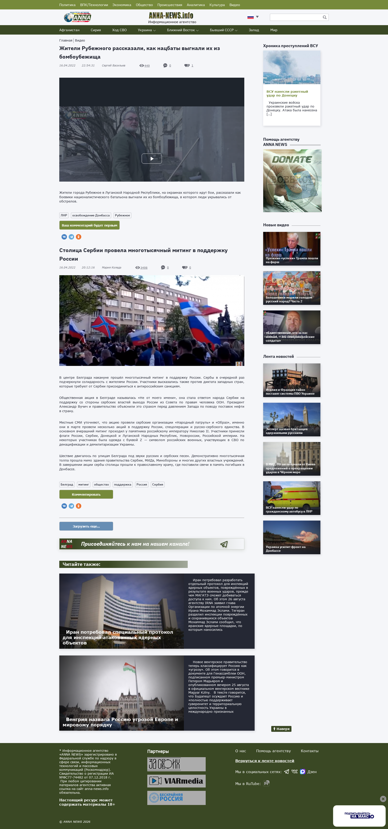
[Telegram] (71, 237)
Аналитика (196, 4)
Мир (273, 30)
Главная (65, 40)
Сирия (96, 30)
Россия (142, 484)
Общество (144, 4)
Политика (67, 4)
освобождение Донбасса (91, 215)
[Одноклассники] (78, 237)
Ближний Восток (181, 30)
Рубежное (122, 215)
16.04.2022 (77, 65)
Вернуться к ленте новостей (264, 761)
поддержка (122, 484)
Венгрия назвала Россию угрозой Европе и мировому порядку (120, 722)
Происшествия (169, 4)
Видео (234, 4)
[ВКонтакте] (64, 237)
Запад (254, 30)
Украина (145, 30)
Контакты (310, 751)
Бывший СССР (222, 30)
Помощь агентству (273, 751)
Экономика (121, 4)
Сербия (157, 484)
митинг (83, 484)
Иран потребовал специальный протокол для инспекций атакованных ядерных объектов (118, 637)
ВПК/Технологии (94, 4)
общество (101, 484)
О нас (240, 751)
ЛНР (64, 215)
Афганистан (69, 30)
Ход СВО (119, 30)
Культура (217, 4)
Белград (67, 484)
